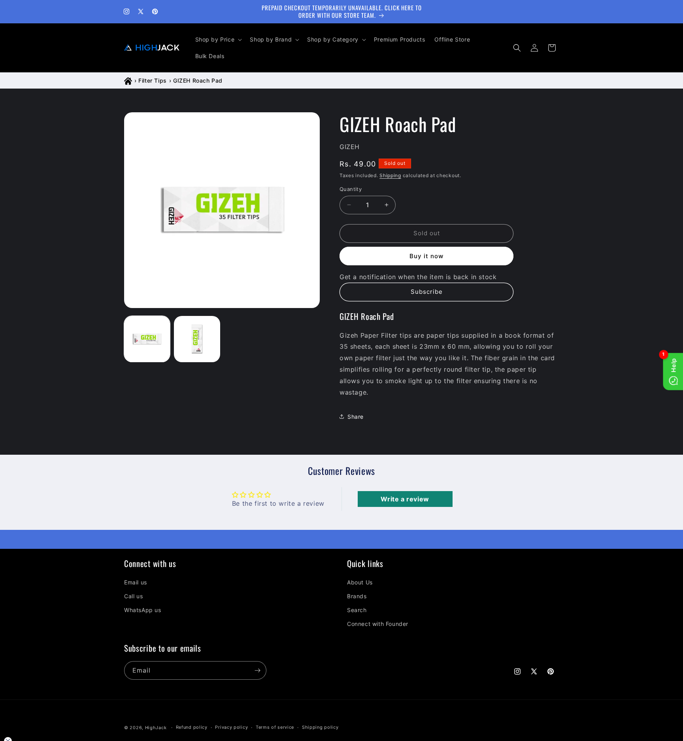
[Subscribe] (257, 670)
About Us (360, 582)
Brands (357, 596)
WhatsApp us (142, 610)
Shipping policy (320, 727)
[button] (218, 39)
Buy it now (426, 256)
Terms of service (275, 727)
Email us (135, 582)
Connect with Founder (377, 624)
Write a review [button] (405, 499)
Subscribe (427, 291)
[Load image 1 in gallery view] (147, 339)
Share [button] (355, 416)
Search (357, 610)
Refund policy (192, 727)
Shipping (390, 175)
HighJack (156, 727)
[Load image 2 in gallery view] (197, 339)
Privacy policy (231, 727)
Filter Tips (152, 80)
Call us (133, 596)
